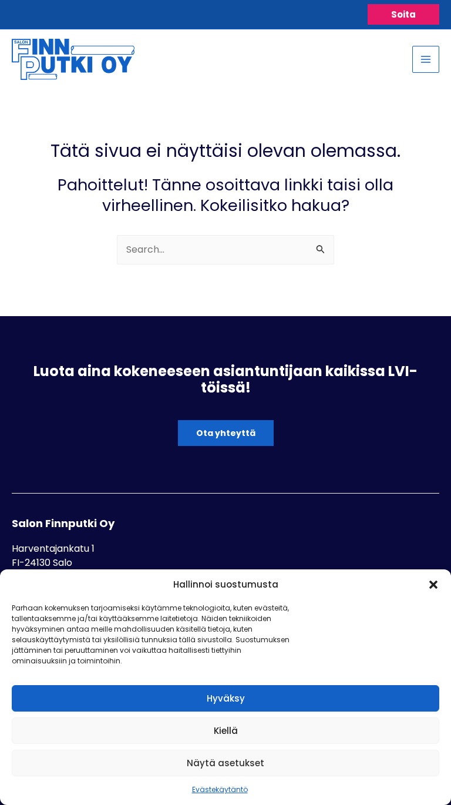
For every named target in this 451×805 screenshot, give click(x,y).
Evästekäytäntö (220, 789)
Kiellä (226, 730)
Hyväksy (226, 698)
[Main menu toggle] (425, 59)
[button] (433, 585)
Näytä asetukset (225, 763)
